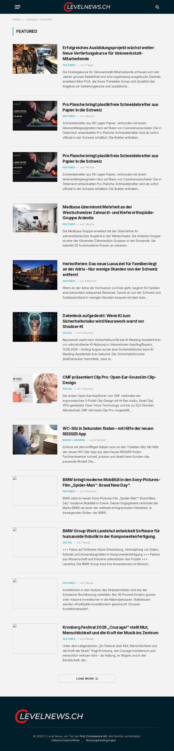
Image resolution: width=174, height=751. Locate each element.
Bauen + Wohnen (74, 440)
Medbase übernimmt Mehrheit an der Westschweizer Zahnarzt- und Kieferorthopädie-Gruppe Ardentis (108, 212)
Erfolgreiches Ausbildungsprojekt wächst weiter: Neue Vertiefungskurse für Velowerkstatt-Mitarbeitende (109, 53)
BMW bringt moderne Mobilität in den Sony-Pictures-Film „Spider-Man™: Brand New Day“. (111, 482)
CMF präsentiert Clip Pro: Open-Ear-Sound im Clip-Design (109, 380)
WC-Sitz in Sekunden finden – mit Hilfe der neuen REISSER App (108, 431)
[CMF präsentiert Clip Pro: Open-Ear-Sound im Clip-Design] (35, 388)
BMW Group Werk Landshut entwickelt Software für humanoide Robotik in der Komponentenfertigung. (111, 534)
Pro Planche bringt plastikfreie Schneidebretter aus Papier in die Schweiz (111, 107)
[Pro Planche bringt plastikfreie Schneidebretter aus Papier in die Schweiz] (35, 116)
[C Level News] (87, 7)
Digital (67, 332)
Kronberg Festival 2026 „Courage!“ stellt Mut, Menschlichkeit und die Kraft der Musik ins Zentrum (110, 630)
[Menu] (17, 7)
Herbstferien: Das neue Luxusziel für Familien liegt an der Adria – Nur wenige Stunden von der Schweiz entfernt (110, 269)
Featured (69, 65)
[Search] (157, 7)
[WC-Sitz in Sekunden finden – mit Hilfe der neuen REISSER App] (35, 440)
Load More (85, 678)
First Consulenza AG (93, 736)
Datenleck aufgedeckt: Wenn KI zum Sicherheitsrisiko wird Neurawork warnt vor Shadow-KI (103, 321)
